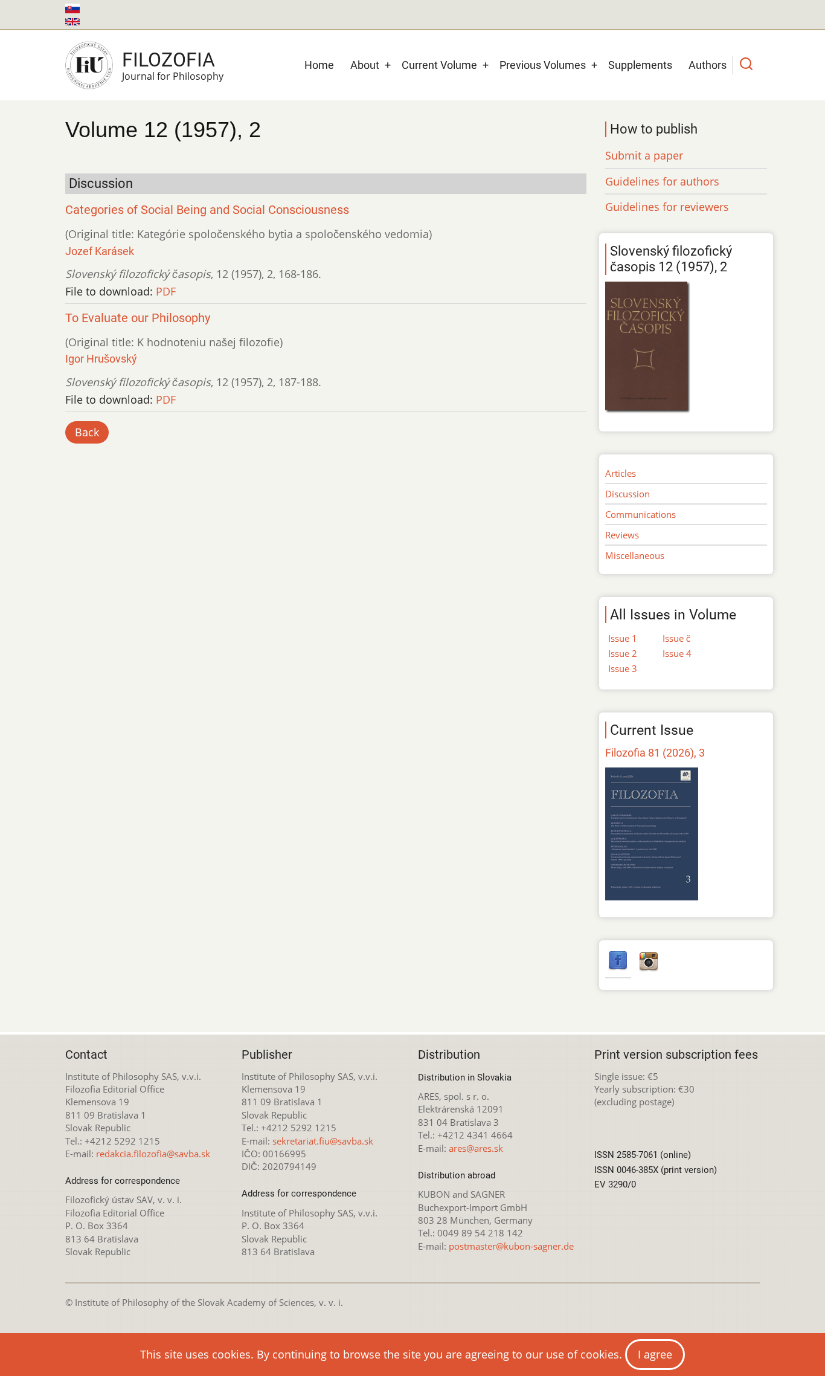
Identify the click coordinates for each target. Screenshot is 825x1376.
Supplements (640, 65)
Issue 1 (622, 638)
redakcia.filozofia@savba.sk (153, 1154)
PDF (166, 291)
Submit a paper (644, 155)
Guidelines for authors (662, 181)
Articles (620, 473)
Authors (708, 65)
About (364, 65)
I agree (655, 1354)
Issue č (677, 638)
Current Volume (439, 65)
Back (87, 432)
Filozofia (168, 59)
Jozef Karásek (99, 251)
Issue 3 (622, 668)
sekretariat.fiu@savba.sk (322, 1141)
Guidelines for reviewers (667, 206)
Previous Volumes (542, 65)
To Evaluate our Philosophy (137, 318)
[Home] (89, 65)
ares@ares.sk (476, 1148)
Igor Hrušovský (101, 358)
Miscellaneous (634, 555)
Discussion (627, 494)
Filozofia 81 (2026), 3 (655, 752)
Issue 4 (677, 653)
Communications (640, 514)
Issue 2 (622, 653)
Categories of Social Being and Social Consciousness (207, 210)
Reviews (622, 535)
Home (319, 65)
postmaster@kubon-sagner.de (511, 1246)
